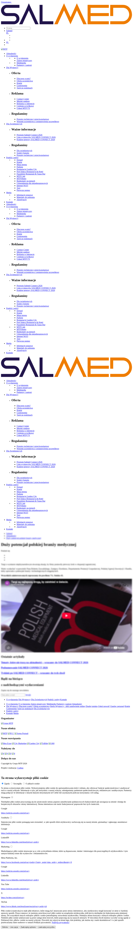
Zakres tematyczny (24, 60)
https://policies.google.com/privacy (15, 813)
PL (7, 33)
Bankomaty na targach (26, 181)
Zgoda (7, 784)
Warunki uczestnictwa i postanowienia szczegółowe (38, 121)
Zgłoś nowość (104, 706)
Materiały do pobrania (26, 197)
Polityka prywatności (60, 922)
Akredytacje (22, 200)
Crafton (20, 768)
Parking (20, 167)
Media (8, 193)
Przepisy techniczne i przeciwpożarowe (33, 119)
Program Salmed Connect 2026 (29, 135)
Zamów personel (117, 706)
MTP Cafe (21, 176)
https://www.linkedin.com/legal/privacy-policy (20, 842)
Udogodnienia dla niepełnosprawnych (32, 183)
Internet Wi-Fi (22, 186)
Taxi (18, 188)
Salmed (9, 31)
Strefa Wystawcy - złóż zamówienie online (67, 706)
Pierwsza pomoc (23, 190)
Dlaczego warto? (24, 78)
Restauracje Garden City (27, 169)
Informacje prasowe (25, 195)
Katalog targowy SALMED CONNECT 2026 (36, 139)
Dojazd (20, 160)
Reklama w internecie (25, 104)
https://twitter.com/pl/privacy (12, 897)
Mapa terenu (22, 164)
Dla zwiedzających (24, 150)
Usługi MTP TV (23, 108)
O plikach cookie (33, 784)
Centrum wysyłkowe (25, 106)
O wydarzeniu (12, 56)
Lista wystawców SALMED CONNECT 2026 (36, 137)
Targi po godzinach (24, 88)
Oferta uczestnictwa (25, 81)
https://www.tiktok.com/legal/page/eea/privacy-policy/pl (24, 906)
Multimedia (21, 63)
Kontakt (9, 202)
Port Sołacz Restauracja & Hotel (30, 171)
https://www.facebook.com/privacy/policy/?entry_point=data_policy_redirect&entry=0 (36, 862)
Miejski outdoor (23, 101)
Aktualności (11, 53)
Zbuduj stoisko (91, 706)
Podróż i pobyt (12, 157)
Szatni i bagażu (23, 153)
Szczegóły (17, 784)
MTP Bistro (21, 178)
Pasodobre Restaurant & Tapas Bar (31, 174)
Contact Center (23, 99)
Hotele (19, 83)
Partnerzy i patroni (24, 65)
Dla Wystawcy (12, 67)
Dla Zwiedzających (14, 124)
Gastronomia (22, 85)
